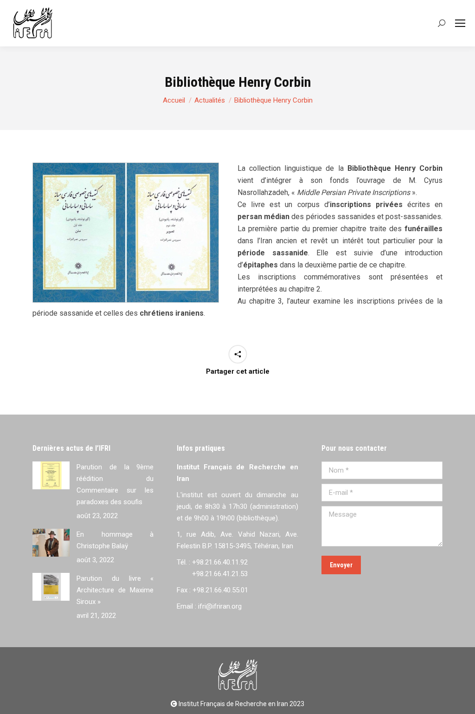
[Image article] (51, 475)
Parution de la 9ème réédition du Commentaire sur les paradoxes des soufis (115, 484)
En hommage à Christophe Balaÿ (115, 540)
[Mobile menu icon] (460, 23)
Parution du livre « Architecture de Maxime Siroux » (115, 590)
